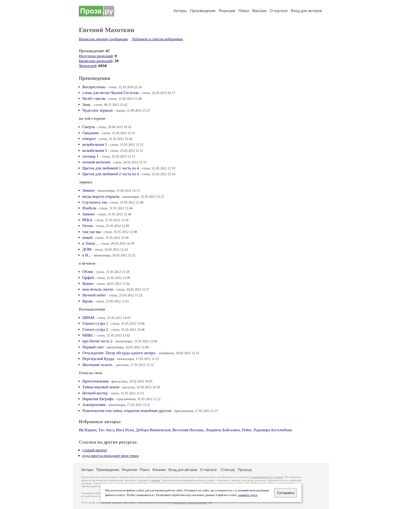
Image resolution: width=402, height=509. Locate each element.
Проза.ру (245, 470)
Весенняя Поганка (188, 430)
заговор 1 (90, 156)
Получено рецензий (96, 56)
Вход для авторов (306, 11)
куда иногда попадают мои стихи (110, 456)
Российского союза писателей (190, 502)
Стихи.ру (228, 470)
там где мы (91, 232)
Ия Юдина (88, 430)
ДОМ (86, 249)
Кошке (88, 283)
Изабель (89, 208)
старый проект (94, 450)
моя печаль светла (97, 289)
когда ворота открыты (100, 196)
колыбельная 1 (94, 144)
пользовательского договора (266, 477)
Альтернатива (94, 404)
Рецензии (227, 11)
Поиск (243, 11)
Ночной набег (94, 295)
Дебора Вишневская (153, 430)
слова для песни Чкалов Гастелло (110, 93)
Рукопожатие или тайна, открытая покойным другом (126, 410)
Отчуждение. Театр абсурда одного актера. (119, 353)
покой (87, 237)
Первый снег (93, 347)
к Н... (86, 255)
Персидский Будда (98, 359)
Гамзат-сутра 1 (95, 323)
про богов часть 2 (97, 341)
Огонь (87, 226)
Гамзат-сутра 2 (95, 329)
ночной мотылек (96, 162)
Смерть (88, 127)
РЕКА (87, 220)
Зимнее (88, 190)
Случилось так (94, 202)
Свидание (90, 133)
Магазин (259, 11)
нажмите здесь (247, 495)
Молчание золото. (97, 365)
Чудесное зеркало (97, 110)
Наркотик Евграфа (98, 399)
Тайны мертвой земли (100, 387)
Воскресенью (93, 87)
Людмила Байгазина (222, 430)
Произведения (202, 11)
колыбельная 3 (94, 150)
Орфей (88, 278)
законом (155, 480)
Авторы (180, 11)
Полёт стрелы (93, 98)
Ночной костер (95, 393)
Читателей (87, 66)
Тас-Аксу (106, 430)
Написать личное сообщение (103, 39)
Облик (87, 271)
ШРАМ (88, 317)
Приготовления (95, 381)
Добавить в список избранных (157, 39)
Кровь (87, 301)
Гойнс (247, 430)
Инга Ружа (125, 430)
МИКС (88, 335)
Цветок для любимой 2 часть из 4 (110, 174)
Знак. (86, 104)
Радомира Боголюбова (273, 430)
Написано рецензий (95, 61)
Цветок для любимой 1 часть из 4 (110, 168)
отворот (89, 138)
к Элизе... (90, 243)
